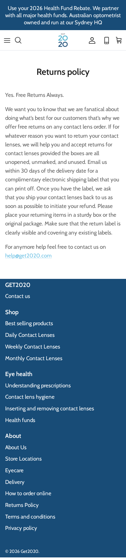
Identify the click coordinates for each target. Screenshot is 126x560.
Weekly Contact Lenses (32, 346)
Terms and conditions (30, 516)
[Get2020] (63, 40)
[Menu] (7, 40)
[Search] (21, 40)
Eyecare (14, 470)
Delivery (15, 482)
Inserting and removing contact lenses (49, 408)
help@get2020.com (28, 255)
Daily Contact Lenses (30, 335)
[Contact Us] (105, 40)
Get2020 (29, 551)
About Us (15, 447)
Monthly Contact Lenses (33, 358)
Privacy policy (21, 528)
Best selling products (29, 323)
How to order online (28, 493)
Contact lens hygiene (30, 397)
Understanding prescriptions (38, 385)
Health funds (20, 420)
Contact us (17, 296)
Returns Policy (22, 505)
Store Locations (23, 458)
